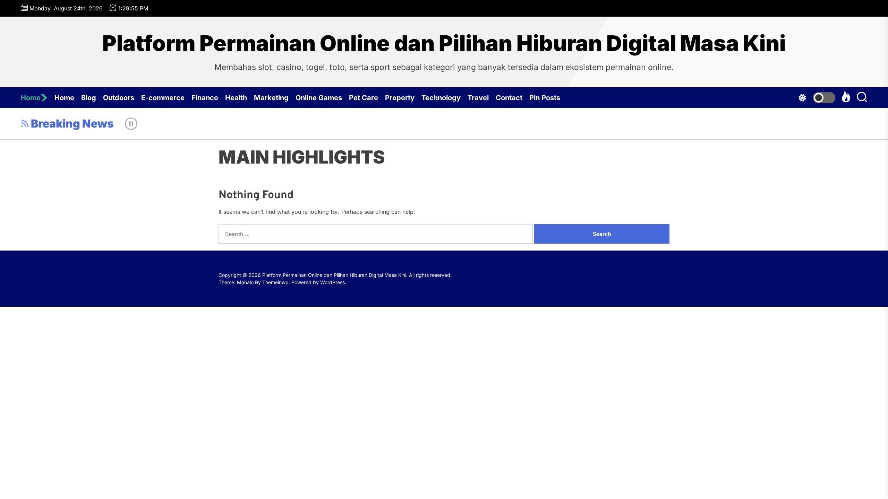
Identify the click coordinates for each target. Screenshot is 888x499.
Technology (441, 98)
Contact (509, 98)
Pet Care (363, 98)
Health (236, 98)
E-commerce (163, 98)
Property (400, 98)
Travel (478, 98)
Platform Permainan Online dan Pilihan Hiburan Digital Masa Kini (444, 43)
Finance (204, 98)
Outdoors (118, 98)
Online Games (319, 98)
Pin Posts (544, 98)
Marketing (271, 98)
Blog (88, 98)
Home (31, 98)
